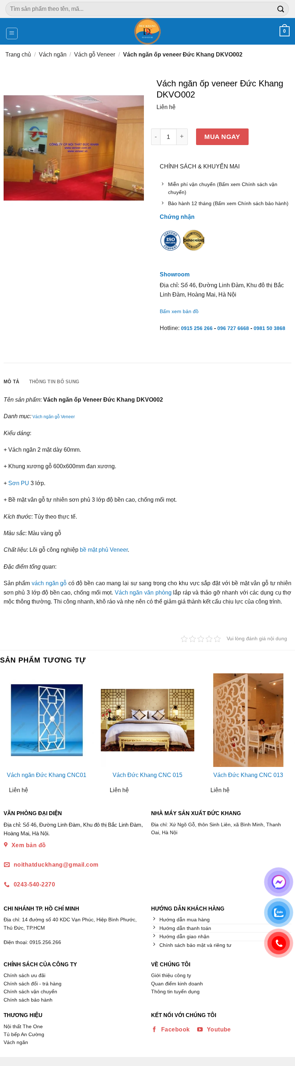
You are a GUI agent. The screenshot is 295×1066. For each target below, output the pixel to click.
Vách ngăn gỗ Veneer (53, 416)
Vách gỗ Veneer (94, 54)
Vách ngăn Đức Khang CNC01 (46, 775)
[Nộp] (281, 9)
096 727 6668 (233, 328)
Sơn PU (18, 483)
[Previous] (6, 736)
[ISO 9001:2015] (170, 245)
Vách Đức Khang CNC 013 (248, 775)
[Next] (288, 736)
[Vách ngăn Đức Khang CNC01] (47, 720)
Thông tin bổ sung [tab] (54, 381)
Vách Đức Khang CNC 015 (147, 775)
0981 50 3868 (269, 328)
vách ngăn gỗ (49, 583)
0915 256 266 (197, 328)
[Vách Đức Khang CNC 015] (147, 720)
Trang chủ (18, 54)
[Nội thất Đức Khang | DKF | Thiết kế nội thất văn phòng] (147, 31)
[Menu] (12, 33)
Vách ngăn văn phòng (143, 593)
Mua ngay (222, 136)
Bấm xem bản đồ (179, 311)
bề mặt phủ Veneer (104, 550)
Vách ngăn (53, 54)
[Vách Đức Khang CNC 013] (248, 720)
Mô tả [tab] (11, 381)
